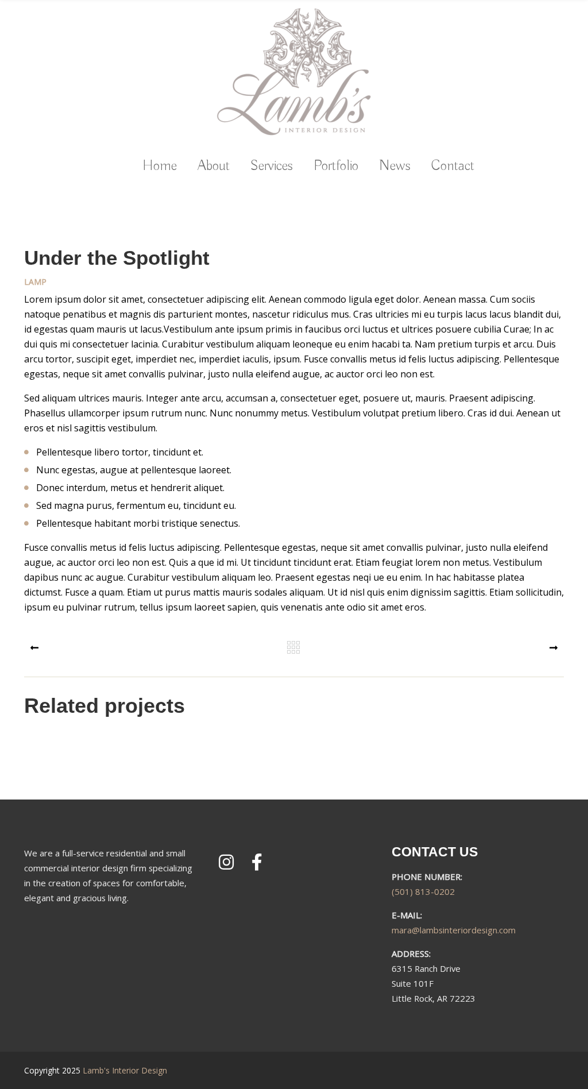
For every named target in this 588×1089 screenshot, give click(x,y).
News (395, 166)
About (214, 166)
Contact (452, 166)
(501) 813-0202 (423, 891)
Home (159, 166)
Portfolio (336, 166)
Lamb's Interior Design (125, 1070)
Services (271, 166)
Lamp (35, 281)
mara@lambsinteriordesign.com (454, 930)
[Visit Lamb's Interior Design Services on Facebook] (257, 865)
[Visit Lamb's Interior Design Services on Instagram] (226, 865)
